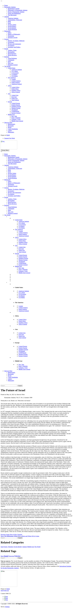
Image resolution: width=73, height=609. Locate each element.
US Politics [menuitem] (14, 76)
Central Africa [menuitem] (15, 87)
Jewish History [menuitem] (12, 26)
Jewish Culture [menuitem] (12, 24)
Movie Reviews (12, 204)
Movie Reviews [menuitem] (12, 55)
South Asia (22, 250)
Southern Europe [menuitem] (16, 106)
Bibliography (11, 372)
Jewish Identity (12, 176)
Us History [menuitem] (14, 74)
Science (6, 187)
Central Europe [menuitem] (15, 103)
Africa (17, 237)
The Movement (12, 163)
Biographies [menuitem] (11, 52)
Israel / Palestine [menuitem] (15, 117)
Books (9, 375)
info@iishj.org (5, 590)
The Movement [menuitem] (12, 15)
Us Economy (22, 224)
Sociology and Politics (14, 195)
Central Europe (23, 255)
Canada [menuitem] (13, 79)
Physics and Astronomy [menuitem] (14, 44)
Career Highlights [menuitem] (13, 129)
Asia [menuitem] (9, 93)
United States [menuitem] (11, 68)
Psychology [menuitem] (11, 45)
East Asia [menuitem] (14, 97)
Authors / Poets (12, 199)
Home (6, 154)
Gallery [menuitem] (10, 130)
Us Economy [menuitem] (15, 73)
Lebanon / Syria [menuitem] (15, 119)
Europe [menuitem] (10, 101)
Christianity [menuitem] (11, 60)
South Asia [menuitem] (14, 98)
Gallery (10, 379)
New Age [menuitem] (10, 63)
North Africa (22, 240)
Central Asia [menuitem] (14, 95)
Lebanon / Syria (23, 271)
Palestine (17, 556)
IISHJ (8, 589)
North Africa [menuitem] (15, 89)
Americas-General (24, 236)
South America (23, 234)
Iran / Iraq (21, 268)
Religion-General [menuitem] (13, 65)
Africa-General (23, 244)
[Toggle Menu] (1, 151)
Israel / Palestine (23, 269)
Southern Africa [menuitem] (15, 90)
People (6, 197)
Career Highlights (13, 377)
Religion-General (13, 213)
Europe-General (23, 264)
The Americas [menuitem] (12, 77)
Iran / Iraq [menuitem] (14, 116)
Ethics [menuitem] (9, 32)
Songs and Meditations (14, 162)
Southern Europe (23, 258)
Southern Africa (23, 242)
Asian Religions (12, 207)
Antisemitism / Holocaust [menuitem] (15, 20)
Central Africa (22, 239)
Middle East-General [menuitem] (17, 121)
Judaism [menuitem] (6, 16)
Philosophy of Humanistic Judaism (17, 159)
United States (18, 220)
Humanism (11, 184)
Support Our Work (9, 138)
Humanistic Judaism (10, 155)
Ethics (9, 181)
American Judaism (13, 167)
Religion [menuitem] (6, 57)
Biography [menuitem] (11, 126)
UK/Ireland (22, 261)
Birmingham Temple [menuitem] (13, 8)
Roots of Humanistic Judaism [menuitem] (16, 12)
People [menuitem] (6, 48)
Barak (2, 556)
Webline (7, 606)
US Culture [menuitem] (14, 71)
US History (22, 296)
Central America (23, 232)
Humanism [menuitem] (11, 36)
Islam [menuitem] (9, 61)
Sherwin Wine (8, 371)
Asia (16, 245)
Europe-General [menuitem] (15, 113)
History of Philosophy (14, 183)
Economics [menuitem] (11, 42)
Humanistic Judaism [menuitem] (10, 7)
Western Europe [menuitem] (15, 108)
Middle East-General (24, 273)
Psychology (11, 194)
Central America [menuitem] (16, 81)
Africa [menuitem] (9, 85)
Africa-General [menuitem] (15, 92)
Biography (11, 374)
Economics (11, 191)
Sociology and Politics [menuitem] (14, 47)
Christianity (11, 208)
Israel (9, 171)
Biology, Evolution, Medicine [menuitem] (16, 40)
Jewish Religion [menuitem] (12, 29)
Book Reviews (12, 202)
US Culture (22, 223)
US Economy (22, 294)
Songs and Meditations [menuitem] (14, 13)
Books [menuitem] (9, 127)
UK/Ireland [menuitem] (14, 109)
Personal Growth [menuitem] (12, 37)
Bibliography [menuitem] (11, 124)
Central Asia (22, 247)
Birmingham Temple (13, 157)
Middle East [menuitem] (11, 114)
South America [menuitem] (15, 82)
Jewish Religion (12, 178)
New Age (10, 212)
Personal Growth (12, 186)
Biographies (11, 200)
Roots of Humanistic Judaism (16, 160)
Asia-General (22, 252)
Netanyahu (11, 556)
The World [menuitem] (7, 66)
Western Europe (23, 260)
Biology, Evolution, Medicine (16, 189)
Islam (9, 210)
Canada (21, 231)
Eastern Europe (23, 256)
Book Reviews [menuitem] (12, 53)
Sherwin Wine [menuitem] (8, 122)
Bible (9, 170)
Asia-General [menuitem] (15, 100)
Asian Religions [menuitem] (12, 58)
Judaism (6, 165)
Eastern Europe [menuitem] (15, 105)
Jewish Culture (12, 173)
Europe (17, 253)
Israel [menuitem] (9, 23)
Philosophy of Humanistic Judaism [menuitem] (17, 10)
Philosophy (7, 179)
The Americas (19, 229)
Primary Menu (5, 150)
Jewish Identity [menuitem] (12, 28)
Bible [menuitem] (9, 21)
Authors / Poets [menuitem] (12, 50)
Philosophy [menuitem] (7, 31)
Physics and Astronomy (14, 192)
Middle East (18, 266)
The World (7, 215)
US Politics (22, 228)
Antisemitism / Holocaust (15, 168)
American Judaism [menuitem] (13, 18)
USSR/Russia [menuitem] (15, 111)
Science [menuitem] (6, 39)
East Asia (21, 248)
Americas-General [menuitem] (16, 84)
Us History (22, 226)
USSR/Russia (22, 263)
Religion (6, 205)
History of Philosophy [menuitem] (14, 34)
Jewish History (12, 175)
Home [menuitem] (6, 5)
